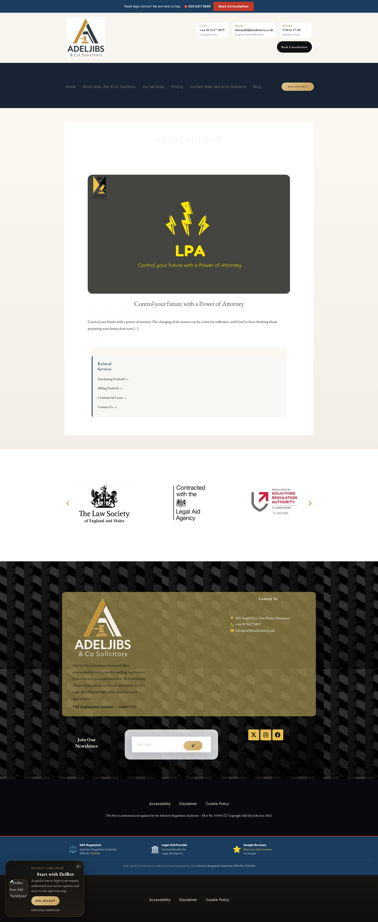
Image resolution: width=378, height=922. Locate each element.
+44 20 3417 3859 (212, 30)
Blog (257, 86)
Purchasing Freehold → (113, 379)
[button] (67, 503)
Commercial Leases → (112, 397)
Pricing (177, 86)
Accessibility (160, 803)
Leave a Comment (99, 311)
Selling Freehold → (110, 388)
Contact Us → (107, 407)
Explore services (45, 910)
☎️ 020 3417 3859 (197, 6)
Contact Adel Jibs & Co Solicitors (218, 86)
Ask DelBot (45, 901)
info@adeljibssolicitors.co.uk (254, 30)
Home (71, 86)
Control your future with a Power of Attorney (189, 303)
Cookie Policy (217, 803)
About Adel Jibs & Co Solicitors (109, 86)
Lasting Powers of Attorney (132, 311)
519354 (95, 853)
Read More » (97, 340)
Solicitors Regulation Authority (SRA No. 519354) (225, 865)
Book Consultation (233, 6)
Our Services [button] (153, 86)
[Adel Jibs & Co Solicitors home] (111, 37)
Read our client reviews (257, 849)
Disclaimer (188, 803)
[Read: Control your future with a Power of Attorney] (189, 233)
